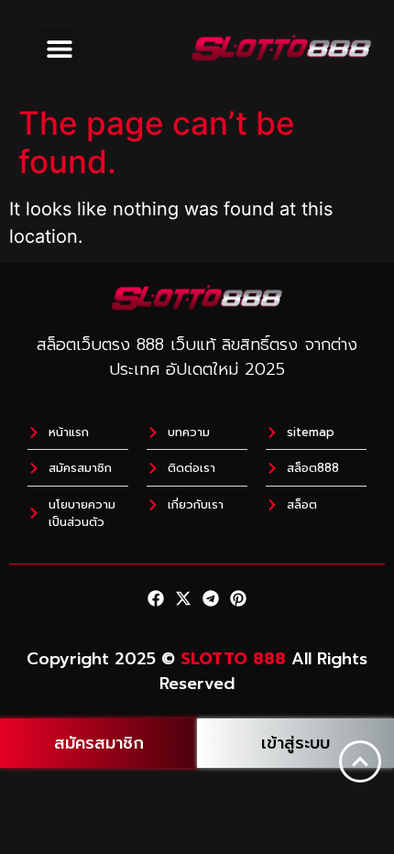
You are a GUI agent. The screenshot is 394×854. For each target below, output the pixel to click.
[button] (59, 48)
